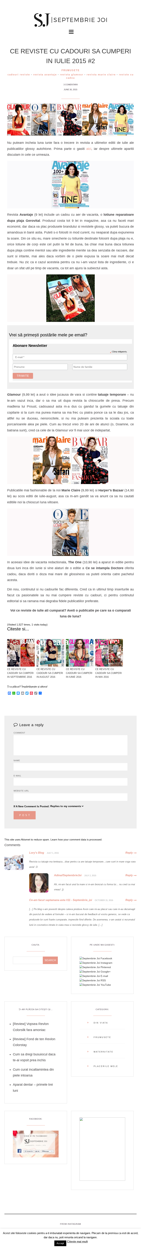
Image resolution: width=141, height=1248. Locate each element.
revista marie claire (101, 74)
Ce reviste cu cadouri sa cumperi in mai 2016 (108, 673)
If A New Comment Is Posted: (32, 806)
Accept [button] (60, 1243)
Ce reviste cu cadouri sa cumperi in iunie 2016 (79, 673)
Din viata (101, 1023)
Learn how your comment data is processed (76, 839)
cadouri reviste (19, 74)
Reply (129, 852)
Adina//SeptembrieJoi (68, 875)
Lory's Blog (36, 852)
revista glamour (71, 74)
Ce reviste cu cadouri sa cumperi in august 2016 (50, 673)
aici (88, 149)
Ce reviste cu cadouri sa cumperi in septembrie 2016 (20, 673)
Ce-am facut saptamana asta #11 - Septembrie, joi (60, 900)
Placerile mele (106, 1066)
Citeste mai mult (77, 1241)
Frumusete (71, 70)
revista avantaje (45, 74)
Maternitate (103, 1052)
